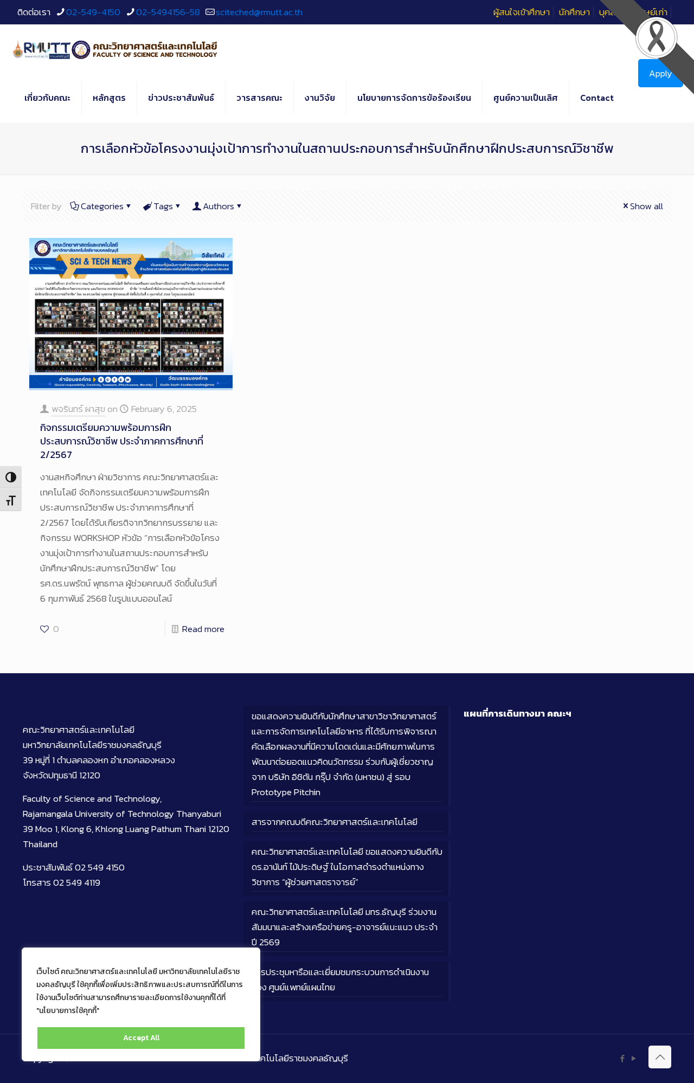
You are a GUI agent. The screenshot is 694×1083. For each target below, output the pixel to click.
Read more (203, 629)
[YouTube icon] (633, 1058)
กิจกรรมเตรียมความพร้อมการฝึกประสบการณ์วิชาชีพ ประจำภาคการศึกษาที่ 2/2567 (121, 441)
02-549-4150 (93, 12)
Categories (102, 206)
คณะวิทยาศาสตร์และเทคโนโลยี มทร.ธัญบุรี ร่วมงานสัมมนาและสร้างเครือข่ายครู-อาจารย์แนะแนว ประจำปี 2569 (345, 927)
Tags (163, 206)
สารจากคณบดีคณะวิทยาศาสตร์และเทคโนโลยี (334, 822)
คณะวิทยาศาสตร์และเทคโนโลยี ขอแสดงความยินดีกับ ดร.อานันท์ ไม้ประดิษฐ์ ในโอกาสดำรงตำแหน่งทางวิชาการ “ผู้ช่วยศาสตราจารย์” (347, 867)
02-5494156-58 (168, 12)
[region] (141, 1004)
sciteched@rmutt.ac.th (259, 12)
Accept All (141, 1037)
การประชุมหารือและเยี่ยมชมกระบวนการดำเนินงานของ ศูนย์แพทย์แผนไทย (340, 979)
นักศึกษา (574, 12)
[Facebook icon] (622, 1058)
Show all (646, 206)
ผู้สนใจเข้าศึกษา (521, 12)
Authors (218, 206)
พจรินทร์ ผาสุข (78, 409)
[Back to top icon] (659, 1057)
